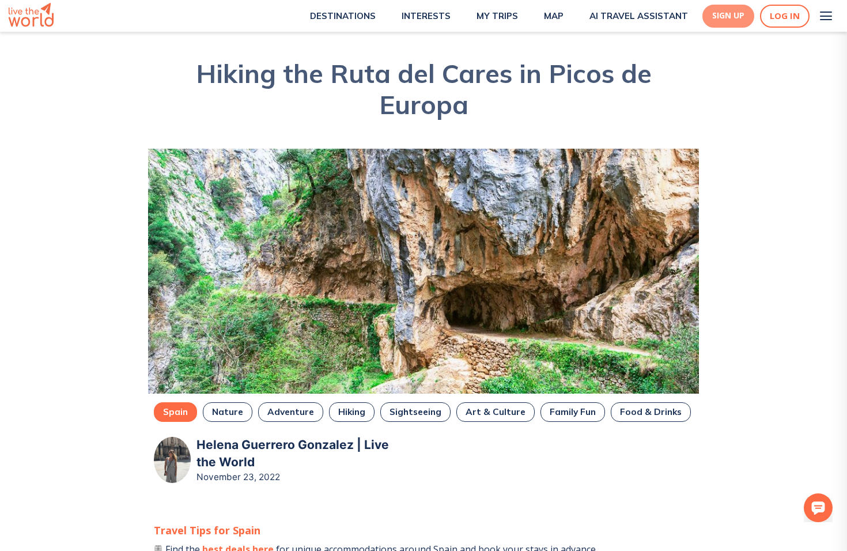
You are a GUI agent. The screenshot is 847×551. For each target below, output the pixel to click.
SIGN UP (728, 15)
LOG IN (785, 16)
